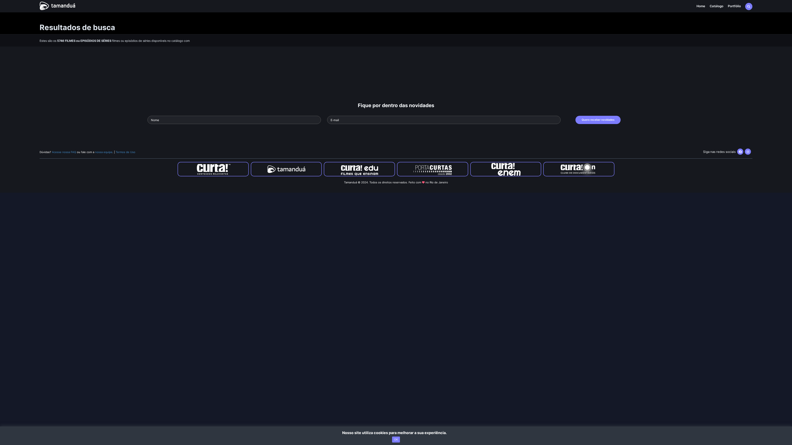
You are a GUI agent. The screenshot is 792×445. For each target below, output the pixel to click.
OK (396, 439)
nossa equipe (103, 152)
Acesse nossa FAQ (64, 152)
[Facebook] (740, 152)
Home (701, 6)
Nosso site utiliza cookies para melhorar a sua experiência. (396, 433)
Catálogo (716, 6)
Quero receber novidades (598, 119)
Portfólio (734, 6)
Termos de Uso (125, 152)
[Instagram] (748, 152)
